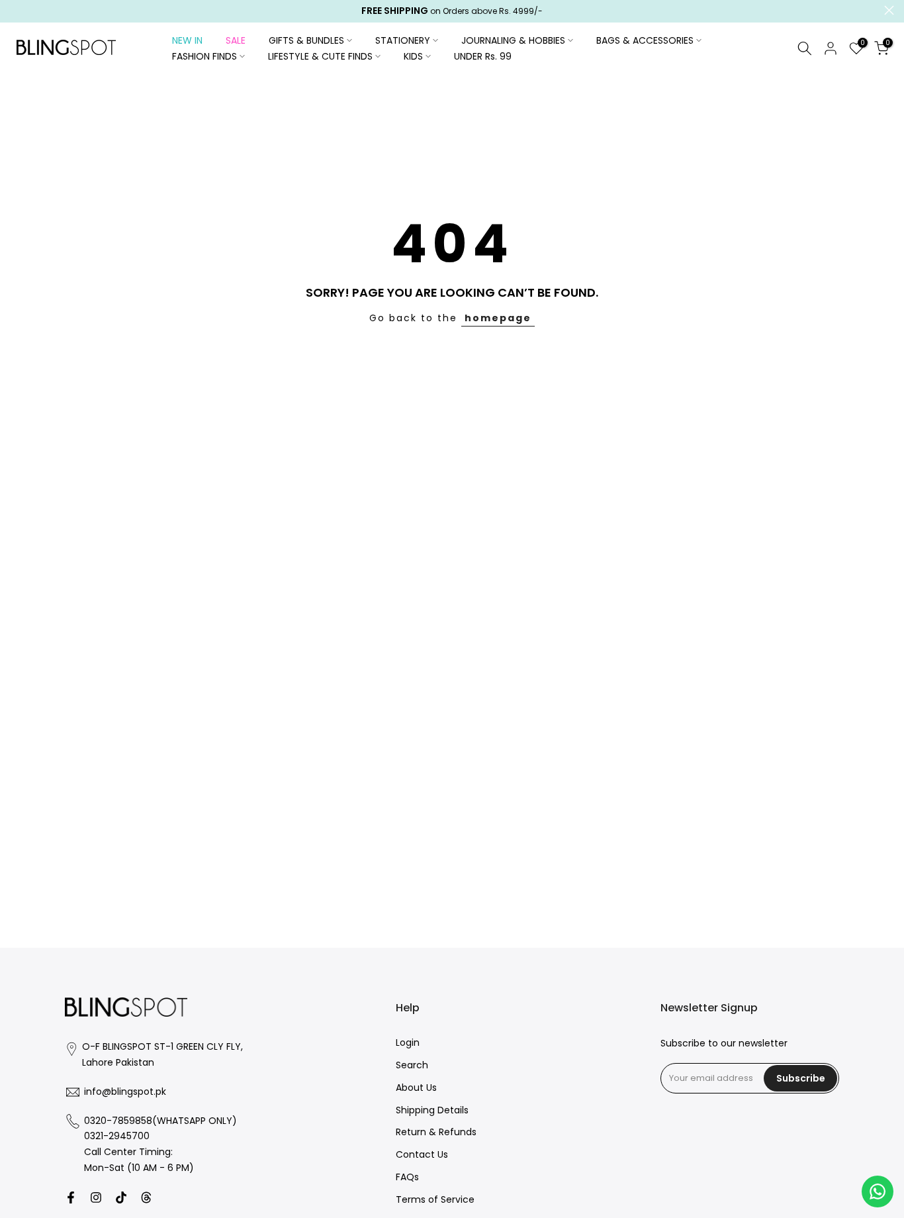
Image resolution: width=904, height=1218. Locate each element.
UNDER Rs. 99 (483, 56)
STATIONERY (402, 40)
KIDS (413, 56)
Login (408, 1043)
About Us (416, 1088)
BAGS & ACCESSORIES (645, 40)
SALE (236, 40)
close (15, 10)
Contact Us (422, 1154)
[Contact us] (877, 1191)
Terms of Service (435, 1199)
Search (412, 1065)
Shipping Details (432, 1110)
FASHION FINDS (204, 56)
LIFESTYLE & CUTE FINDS (320, 56)
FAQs (407, 1177)
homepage (498, 318)
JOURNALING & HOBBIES (513, 40)
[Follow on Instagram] (96, 1197)
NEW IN (187, 40)
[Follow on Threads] (146, 1197)
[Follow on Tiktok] (121, 1197)
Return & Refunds (436, 1132)
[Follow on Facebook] (71, 1197)
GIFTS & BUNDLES (306, 40)
